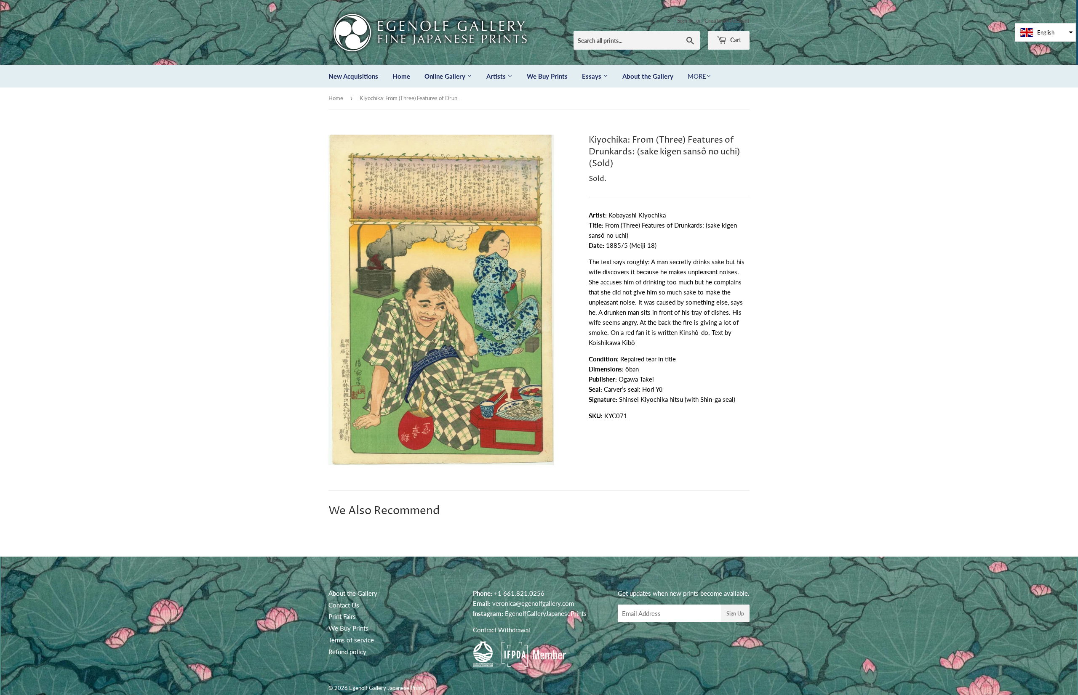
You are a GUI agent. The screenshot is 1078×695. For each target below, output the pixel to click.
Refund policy (347, 651)
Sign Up (735, 613)
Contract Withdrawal (501, 630)
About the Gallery (647, 76)
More (697, 76)
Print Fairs (342, 616)
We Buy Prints (547, 76)
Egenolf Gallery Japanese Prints (387, 687)
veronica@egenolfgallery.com (533, 603)
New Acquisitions (353, 76)
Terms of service (351, 640)
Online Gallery (445, 76)
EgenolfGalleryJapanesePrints (546, 613)
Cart (735, 39)
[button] (1045, 32)
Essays (592, 76)
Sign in (685, 20)
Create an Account (727, 20)
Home (401, 76)
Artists (496, 76)
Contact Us (343, 605)
